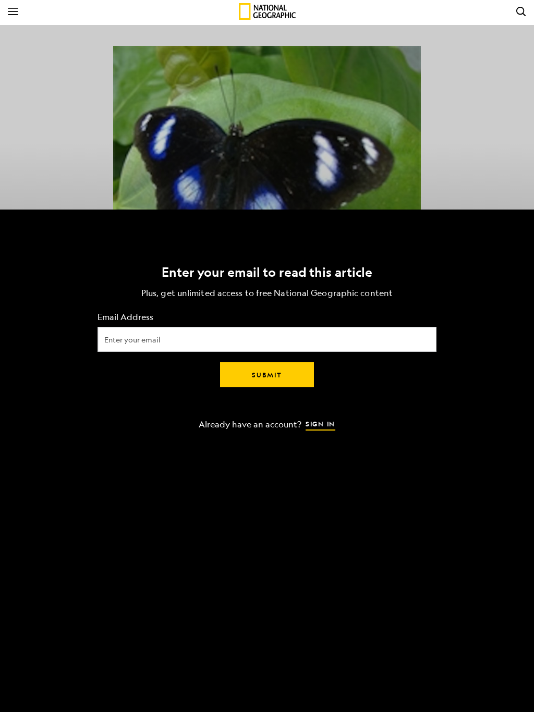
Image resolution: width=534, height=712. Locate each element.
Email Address (125, 317)
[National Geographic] (267, 11)
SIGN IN (320, 424)
